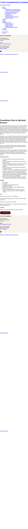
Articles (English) (8, 25)
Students (4, 21)
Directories (5, 29)
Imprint (4, 33)
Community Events (9, 15)
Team (4, 20)
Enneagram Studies (9, 17)
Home (4, 7)
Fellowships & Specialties (10, 13)
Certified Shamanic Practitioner (12, 12)
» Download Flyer (5, 212)
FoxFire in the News (9, 23)
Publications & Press (7, 22)
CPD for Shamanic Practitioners (11, 16)
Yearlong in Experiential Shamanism (12, 10)
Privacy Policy (6, 31)
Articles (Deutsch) (9, 26)
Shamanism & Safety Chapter (11, 27)
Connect (4, 28)
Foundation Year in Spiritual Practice (12, 9)
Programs (5, 8)
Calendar (4, 19)
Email (1, 42)
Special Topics (8, 14)
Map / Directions (3, 48)
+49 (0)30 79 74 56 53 (6, 43)
